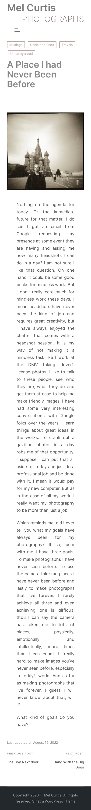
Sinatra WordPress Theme (54, 801)
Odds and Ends (42, 45)
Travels (67, 45)
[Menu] (17, 30)
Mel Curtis (31, 7)
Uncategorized (21, 54)
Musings (16, 45)
